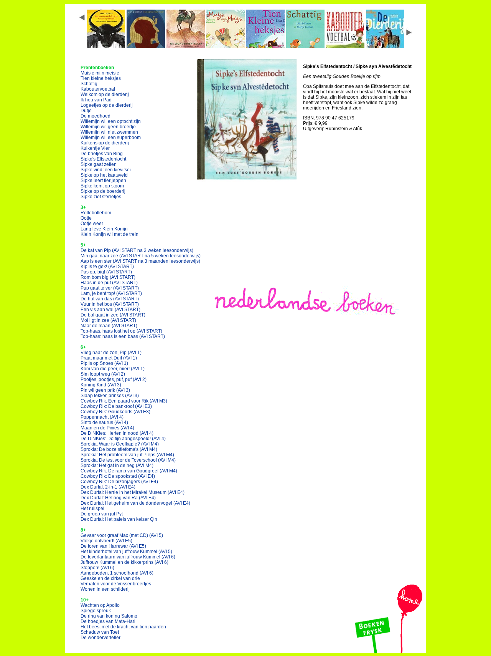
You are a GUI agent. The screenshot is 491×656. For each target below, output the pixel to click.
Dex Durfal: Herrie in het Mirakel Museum (133, 492)
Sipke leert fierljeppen (103, 180)
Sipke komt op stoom (102, 186)
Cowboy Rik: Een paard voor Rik (124, 401)
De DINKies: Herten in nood (117, 433)
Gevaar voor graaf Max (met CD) (122, 535)
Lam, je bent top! (111, 293)
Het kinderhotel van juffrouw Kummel (126, 551)
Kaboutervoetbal (98, 89)
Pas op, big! (106, 272)
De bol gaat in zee (113, 315)
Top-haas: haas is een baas (123, 336)
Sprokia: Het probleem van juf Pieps (127, 454)
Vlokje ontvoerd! (106, 540)
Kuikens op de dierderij (105, 143)
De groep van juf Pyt (102, 514)
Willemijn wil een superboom (111, 137)
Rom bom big (108, 277)
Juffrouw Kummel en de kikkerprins (124, 562)
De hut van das (110, 298)
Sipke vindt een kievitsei (106, 169)
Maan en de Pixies (107, 428)
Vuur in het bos (110, 304)
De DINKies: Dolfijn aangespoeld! (123, 438)
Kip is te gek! (107, 266)
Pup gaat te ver (110, 288)
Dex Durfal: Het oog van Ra (118, 497)
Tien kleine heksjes (101, 78)
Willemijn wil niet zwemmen (109, 132)
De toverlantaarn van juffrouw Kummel (128, 557)
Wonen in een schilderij (105, 589)
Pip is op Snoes (104, 363)
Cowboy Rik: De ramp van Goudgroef (129, 471)
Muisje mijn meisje (100, 73)
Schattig (89, 83)
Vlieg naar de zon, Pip (111, 352)
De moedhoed (95, 116)
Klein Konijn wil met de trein (109, 234)
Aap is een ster (140, 261)
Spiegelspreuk (96, 610)
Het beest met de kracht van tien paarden (123, 626)
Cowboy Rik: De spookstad (118, 476)
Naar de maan (109, 325)
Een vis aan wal (110, 309)
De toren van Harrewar (113, 546)
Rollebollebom (96, 212)
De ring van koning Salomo (109, 616)
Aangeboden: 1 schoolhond (117, 573)
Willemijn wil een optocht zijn (111, 121)
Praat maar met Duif (109, 358)
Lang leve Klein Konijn (104, 229)
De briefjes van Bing (102, 153)
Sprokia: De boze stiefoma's (119, 449)
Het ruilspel (92, 508)
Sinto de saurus (104, 422)
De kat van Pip (137, 250)
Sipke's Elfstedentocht (103, 159)
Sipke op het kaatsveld (104, 175)
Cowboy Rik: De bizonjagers (119, 481)
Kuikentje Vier (95, 148)
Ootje (86, 218)
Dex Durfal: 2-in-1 (108, 487)
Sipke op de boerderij (103, 191)
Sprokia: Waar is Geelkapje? (120, 444)
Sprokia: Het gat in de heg (117, 465)
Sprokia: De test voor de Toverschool (128, 460)
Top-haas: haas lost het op (121, 331)
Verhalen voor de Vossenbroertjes (116, 583)
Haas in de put (109, 282)
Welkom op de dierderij (105, 94)
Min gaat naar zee (141, 255)
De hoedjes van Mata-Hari (108, 621)
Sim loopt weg (103, 374)
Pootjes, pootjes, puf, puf (114, 379)
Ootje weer (92, 223)
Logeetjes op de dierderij (107, 105)
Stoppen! (97, 567)
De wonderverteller (100, 637)
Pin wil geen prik (105, 390)
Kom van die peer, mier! (113, 368)
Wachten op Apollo (100, 605)
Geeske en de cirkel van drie (110, 578)
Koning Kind (101, 385)
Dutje (86, 110)
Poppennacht (102, 417)
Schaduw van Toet (100, 632)
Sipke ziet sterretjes (101, 196)
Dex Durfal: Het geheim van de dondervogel (135, 503)
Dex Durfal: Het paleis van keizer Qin (119, 519)
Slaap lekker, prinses (110, 395)
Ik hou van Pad (96, 100)
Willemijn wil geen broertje (108, 126)
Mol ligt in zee (108, 320)
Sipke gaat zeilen (99, 164)
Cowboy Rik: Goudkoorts (115, 411)
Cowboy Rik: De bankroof (116, 406)
